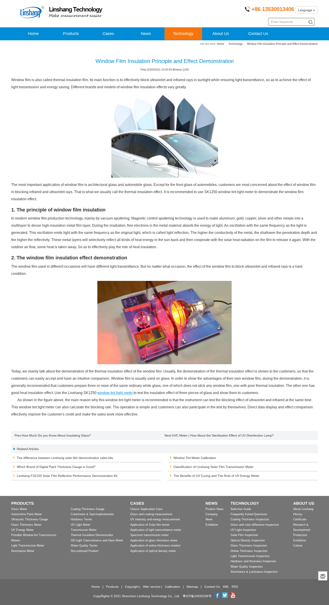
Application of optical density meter (153, 551)
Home (33, 33)
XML (226, 586)
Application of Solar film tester (149, 524)
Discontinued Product (84, 551)
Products (71, 33)
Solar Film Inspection (244, 535)
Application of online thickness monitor (155, 545)
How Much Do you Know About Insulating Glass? (56, 435)
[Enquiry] (322, 575)
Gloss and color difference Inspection (255, 524)
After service (151, 586)
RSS (235, 586)
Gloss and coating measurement (151, 514)
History (297, 514)
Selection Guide (241, 509)
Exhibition (211, 524)
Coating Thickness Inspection (250, 519)
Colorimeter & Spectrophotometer (92, 514)
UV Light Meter (80, 524)
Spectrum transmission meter (149, 535)
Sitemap (192, 586)
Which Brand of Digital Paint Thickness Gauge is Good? (56, 467)
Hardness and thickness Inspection (253, 561)
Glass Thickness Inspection (249, 545)
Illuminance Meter (22, 551)
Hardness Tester (81, 519)
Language (305, 10)
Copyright (132, 586)
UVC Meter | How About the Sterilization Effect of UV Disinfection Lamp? (223, 435)
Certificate (299, 519)
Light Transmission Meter (27, 545)
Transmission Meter (83, 530)
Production (300, 535)
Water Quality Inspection (247, 566)
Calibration (172, 586)
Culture (297, 545)
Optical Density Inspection (248, 540)
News (146, 33)
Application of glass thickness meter (153, 540)
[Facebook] (216, 596)
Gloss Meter (19, 509)
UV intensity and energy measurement (155, 519)
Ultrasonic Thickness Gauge (29, 519)
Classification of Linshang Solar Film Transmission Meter (213, 467)
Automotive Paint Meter (26, 514)
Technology (183, 33)
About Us (220, 33)
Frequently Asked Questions (249, 514)
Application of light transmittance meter (155, 530)
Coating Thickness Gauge (87, 509)
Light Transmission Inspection (250, 556)
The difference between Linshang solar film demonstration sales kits (65, 458)
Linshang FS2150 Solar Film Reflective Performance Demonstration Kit (67, 476)
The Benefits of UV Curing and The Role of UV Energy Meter (216, 476)
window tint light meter (115, 393)
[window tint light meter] (164, 322)
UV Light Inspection (243, 530)
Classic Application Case (146, 509)
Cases (108, 33)
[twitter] (225, 596)
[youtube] (233, 596)
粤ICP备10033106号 (197, 596)
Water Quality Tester (84, 545)
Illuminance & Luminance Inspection (254, 571)
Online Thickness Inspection (249, 551)
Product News (214, 509)
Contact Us (258, 33)
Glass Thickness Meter (26, 524)
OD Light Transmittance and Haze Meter (97, 540)
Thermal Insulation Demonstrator (92, 535)
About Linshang (303, 509)
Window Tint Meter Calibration (194, 458)
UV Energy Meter (22, 530)
